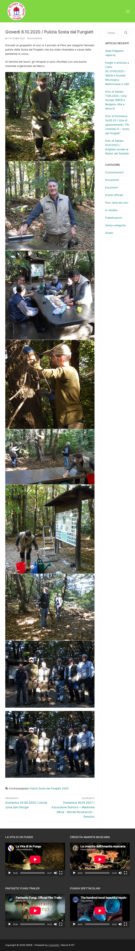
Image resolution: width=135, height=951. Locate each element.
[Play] (9, 873)
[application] (35, 859)
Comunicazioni (114, 172)
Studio (109, 232)
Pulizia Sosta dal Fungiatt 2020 (49, 788)
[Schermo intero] (60, 873)
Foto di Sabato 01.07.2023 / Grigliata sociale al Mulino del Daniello (117, 147)
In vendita (111, 210)
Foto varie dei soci (116, 202)
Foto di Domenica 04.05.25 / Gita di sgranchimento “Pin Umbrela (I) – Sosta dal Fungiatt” (117, 124)
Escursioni (35, 38)
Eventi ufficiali (114, 195)
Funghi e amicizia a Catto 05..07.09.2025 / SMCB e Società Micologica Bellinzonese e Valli (117, 73)
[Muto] (55, 873)
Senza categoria (115, 225)
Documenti (112, 180)
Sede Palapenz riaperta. (114, 53)
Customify (53, 945)
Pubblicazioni (113, 217)
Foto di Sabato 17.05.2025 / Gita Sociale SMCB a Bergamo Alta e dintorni (116, 100)
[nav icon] (128, 11)
